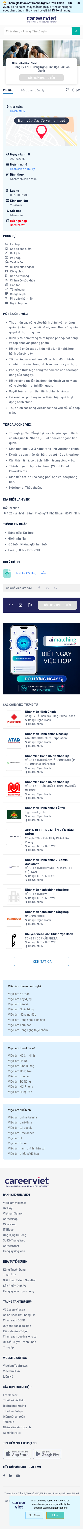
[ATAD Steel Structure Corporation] (14, 740)
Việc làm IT (15, 1138)
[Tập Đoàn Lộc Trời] (14, 814)
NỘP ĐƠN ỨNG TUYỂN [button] (41, 78)
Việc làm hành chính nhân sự (26, 1148)
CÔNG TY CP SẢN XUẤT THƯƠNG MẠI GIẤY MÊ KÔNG (50, 788)
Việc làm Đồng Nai (20, 1071)
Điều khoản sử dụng (15, 1331)
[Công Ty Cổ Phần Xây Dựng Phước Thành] (14, 718)
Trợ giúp (8, 1347)
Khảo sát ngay (61, 10)
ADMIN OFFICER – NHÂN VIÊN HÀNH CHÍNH (50, 832)
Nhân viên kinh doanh (17, 1427)
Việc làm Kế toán (19, 993)
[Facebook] (4, 1475)
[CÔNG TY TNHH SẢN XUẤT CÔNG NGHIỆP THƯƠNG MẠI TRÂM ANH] (14, 763)
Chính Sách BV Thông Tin (19, 1315)
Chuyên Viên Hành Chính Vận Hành (49, 934)
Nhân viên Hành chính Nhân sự (46, 734)
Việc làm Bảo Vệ (18, 1004)
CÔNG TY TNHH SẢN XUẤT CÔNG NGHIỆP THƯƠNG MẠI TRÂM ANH (50, 762)
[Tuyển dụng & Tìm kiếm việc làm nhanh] (41, 19)
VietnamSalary (13, 1213)
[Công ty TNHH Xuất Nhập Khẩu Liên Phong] (14, 837)
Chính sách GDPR (14, 1320)
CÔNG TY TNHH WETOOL (40, 894)
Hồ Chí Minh (17, 111)
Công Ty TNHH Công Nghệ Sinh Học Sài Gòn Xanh (42, 68)
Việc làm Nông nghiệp (22, 1014)
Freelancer (10, 1395)
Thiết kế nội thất (14, 1400)
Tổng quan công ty (32, 90)
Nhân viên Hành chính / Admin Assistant (46, 861)
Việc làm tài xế (17, 1143)
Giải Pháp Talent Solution (19, 1280)
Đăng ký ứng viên (14, 1251)
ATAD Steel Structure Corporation (46, 738)
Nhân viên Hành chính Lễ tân (45, 808)
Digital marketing (14, 1405)
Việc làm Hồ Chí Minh (21, 1055)
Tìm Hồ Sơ (9, 1275)
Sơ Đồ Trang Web (14, 1240)
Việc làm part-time (20, 1122)
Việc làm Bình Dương (21, 1066)
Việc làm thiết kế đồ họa (23, 1153)
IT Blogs (8, 1229)
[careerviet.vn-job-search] (17, 1454)
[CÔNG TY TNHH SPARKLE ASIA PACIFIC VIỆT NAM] (14, 866)
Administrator (12, 1432)
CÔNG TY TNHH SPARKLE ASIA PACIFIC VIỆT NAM (49, 870)
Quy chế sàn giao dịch (17, 1325)
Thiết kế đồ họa (13, 1411)
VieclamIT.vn (11, 1371)
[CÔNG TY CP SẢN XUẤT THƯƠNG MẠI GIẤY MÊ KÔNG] (14, 789)
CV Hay (7, 1208)
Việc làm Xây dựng (20, 999)
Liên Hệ (8, 1376)
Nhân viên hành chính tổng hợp (47, 889)
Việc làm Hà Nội (18, 1060)
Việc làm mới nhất (14, 1202)
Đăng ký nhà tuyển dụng (18, 1291)
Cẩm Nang (9, 1224)
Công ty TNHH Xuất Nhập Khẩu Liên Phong (47, 840)
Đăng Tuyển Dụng (14, 1269)
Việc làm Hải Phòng (20, 1086)
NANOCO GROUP (35, 916)
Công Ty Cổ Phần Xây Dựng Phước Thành (50, 716)
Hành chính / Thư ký (22, 169)
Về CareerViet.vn (14, 1309)
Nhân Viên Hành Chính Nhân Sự (47, 756)
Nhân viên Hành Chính (40, 711)
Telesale (8, 1421)
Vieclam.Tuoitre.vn (15, 1365)
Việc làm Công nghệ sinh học (26, 1019)
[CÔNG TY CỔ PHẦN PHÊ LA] (14, 941)
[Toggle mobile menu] (5, 19)
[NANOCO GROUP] (14, 918)
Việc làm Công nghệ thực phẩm (28, 1030)
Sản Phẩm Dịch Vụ (15, 1285)
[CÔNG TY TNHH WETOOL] (14, 896)
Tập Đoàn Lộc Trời (36, 812)
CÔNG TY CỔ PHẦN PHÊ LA (41, 938)
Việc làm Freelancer (21, 1133)
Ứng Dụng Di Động (14, 1235)
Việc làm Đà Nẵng (19, 1081)
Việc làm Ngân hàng (21, 1009)
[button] (78, 3)
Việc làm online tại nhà (22, 1117)
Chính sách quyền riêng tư (19, 1336)
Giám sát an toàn (14, 1416)
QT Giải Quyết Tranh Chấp (19, 1342)
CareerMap (10, 1219)
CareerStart (11, 1246)
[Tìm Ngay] (76, 31)
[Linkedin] (10, 1475)
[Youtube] (18, 1475)
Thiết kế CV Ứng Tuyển (30, 573)
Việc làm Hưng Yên (20, 1091)
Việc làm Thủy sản (19, 1025)
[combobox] (38, 31)
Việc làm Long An (19, 1076)
